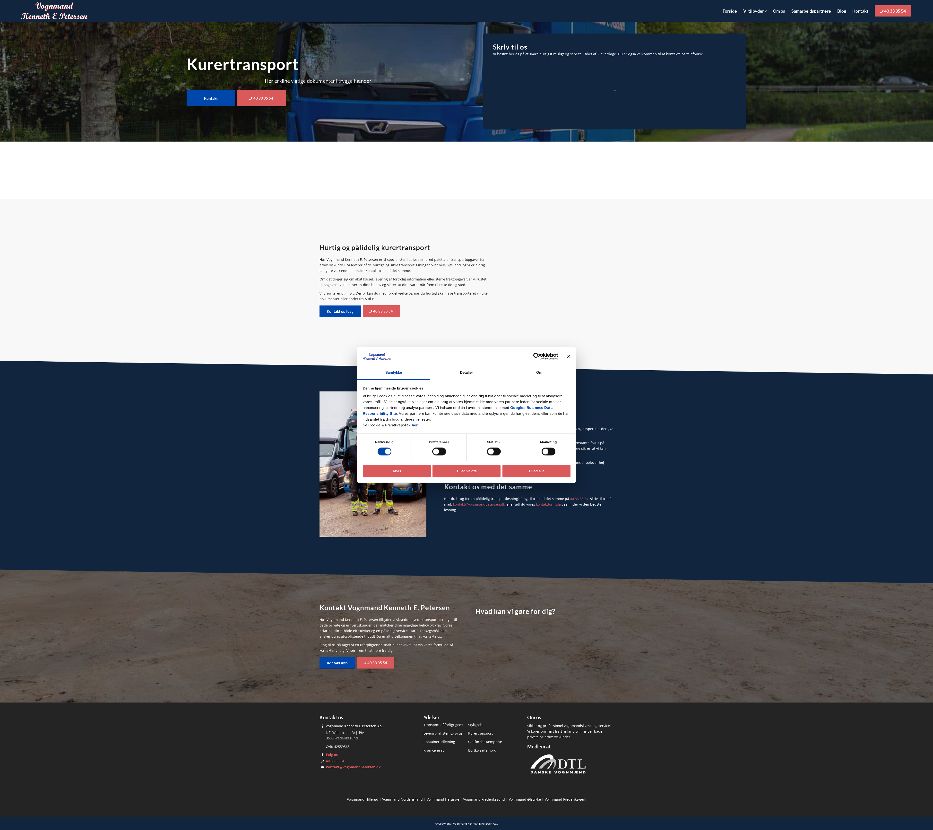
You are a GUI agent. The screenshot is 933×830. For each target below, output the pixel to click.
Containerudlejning (439, 741)
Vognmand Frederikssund (484, 799)
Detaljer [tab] (466, 372)
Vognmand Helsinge (443, 799)
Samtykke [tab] (393, 372)
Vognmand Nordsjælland (402, 799)
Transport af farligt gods (443, 724)
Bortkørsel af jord (482, 750)
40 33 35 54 (579, 498)
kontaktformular (549, 504)
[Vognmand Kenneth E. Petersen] (54, 11)
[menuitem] (729, 11)
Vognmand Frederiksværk (565, 799)
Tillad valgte (466, 471)
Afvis (396, 471)
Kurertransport (480, 733)
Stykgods (475, 724)
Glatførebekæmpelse (485, 741)
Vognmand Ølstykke (525, 799)
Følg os (332, 754)
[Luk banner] (568, 356)
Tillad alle (536, 471)
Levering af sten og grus (443, 733)
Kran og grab (434, 750)
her (415, 425)
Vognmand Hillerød (362, 799)
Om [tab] (539, 372)
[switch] (439, 452)
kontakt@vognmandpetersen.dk (479, 504)
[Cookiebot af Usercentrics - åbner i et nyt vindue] (537, 356)
